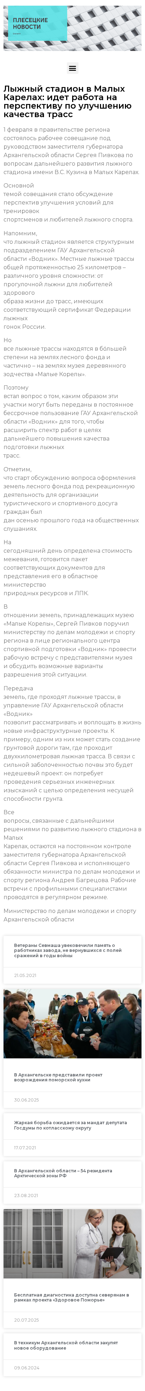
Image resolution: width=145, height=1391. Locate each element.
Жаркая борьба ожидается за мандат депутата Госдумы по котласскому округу (70, 1125)
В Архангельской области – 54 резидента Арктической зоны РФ (63, 1173)
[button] (72, 68)
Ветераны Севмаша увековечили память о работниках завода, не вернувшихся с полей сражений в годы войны (68, 950)
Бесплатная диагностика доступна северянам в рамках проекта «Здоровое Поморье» (71, 1297)
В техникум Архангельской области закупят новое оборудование (66, 1345)
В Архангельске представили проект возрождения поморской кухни (58, 1077)
